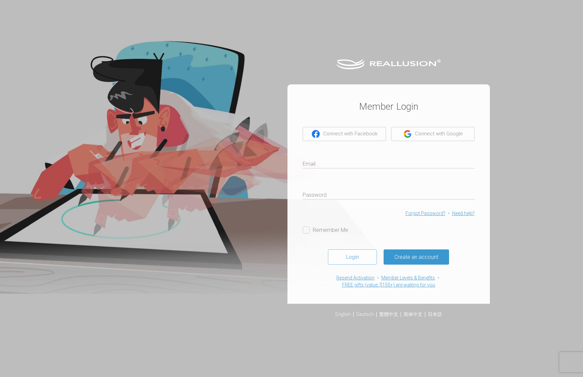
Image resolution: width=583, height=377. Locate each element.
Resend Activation (355, 277)
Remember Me (330, 230)
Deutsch (365, 314)
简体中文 (413, 314)
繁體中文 (388, 314)
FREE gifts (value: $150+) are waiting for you (388, 285)
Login (352, 257)
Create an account (416, 257)
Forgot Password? (425, 213)
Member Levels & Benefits (408, 277)
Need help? (463, 213)
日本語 (435, 314)
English (343, 314)
